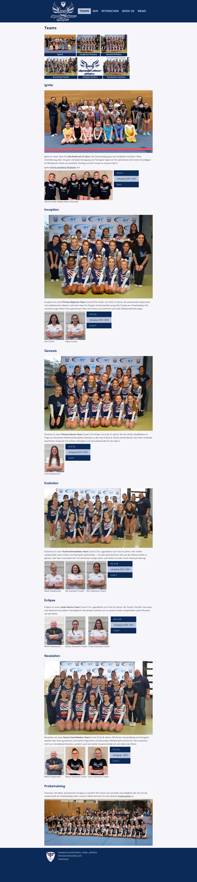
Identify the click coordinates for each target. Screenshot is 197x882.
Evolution (51, 483)
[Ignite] (60, 55)
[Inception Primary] (88, 55)
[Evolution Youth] (61, 78)
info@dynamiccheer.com (70, 855)
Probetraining (54, 786)
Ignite (48, 85)
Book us (128, 11)
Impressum (63, 859)
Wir (95, 11)
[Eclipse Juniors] (90, 78)
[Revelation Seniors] (116, 78)
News (142, 11)
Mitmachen (110, 11)
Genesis (50, 351)
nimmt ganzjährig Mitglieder (63, 167)
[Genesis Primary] (114, 55)
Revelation (52, 656)
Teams (84, 11)
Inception (51, 209)
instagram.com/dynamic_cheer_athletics (77, 852)
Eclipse (49, 600)
